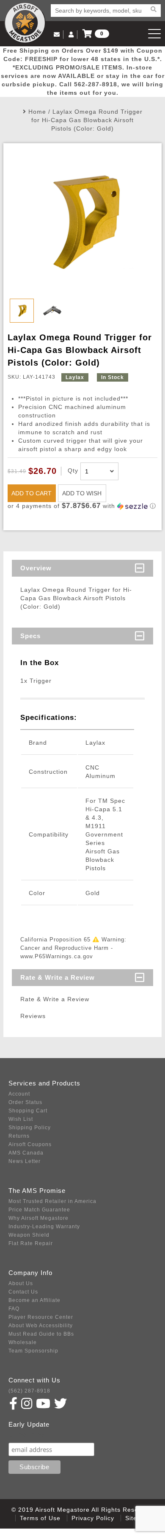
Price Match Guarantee (39, 1210)
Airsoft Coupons (30, 1144)
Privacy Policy (93, 1518)
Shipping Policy (29, 1128)
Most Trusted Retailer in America (52, 1201)
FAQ (13, 1309)
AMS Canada (26, 1153)
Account (19, 1094)
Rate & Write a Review (57, 977)
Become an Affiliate (34, 1300)
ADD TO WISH (82, 493)
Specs (30, 635)
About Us (20, 1283)
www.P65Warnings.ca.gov (56, 956)
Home (37, 111)
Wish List (20, 1119)
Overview (36, 568)
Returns (19, 1136)
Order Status (25, 1102)
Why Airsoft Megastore (38, 1218)
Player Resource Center (40, 1317)
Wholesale (22, 1342)
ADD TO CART (31, 493)
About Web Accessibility (40, 1326)
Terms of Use (40, 1518)
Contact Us (23, 1292)
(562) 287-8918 (29, 1391)
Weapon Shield (29, 1235)
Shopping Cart (27, 1111)
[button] (82, 506)
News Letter (24, 1161)
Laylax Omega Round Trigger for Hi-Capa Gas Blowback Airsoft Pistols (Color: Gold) (87, 120)
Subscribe (26, 1434)
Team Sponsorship (33, 1351)
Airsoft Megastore (25, 22)
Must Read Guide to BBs (41, 1334)
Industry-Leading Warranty (44, 1227)
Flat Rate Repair (30, 1243)
